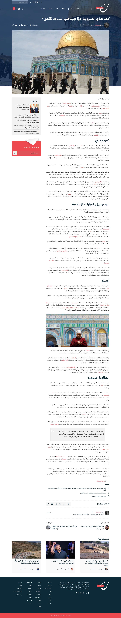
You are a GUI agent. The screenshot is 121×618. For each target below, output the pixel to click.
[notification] (22, 9)
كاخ (81, 106)
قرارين (66, 270)
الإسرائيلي (71, 145)
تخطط (70, 106)
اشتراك (14, 153)
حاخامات (87, 350)
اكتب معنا (19, 588)
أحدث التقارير (29, 582)
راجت (83, 414)
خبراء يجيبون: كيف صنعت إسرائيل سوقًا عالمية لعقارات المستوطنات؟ (27, 562)
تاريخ (50, 594)
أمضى (65, 288)
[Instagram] (35, 2)
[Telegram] (33, 2)
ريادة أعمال (38, 591)
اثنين (63, 270)
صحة (40, 604)
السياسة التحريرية (18, 591)
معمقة (50, 9)
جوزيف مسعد (99, 25)
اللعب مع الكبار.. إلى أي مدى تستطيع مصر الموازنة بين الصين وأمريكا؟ (22, 107)
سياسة (83, 9)
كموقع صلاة (106, 229)
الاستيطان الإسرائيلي (81, 488)
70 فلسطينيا (101, 372)
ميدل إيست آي (101, 481)
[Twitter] (39, 2)
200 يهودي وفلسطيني (75, 236)
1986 (103, 241)
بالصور (30, 604)
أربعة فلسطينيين (70, 367)
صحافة (39, 585)
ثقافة (63, 9)
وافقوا (82, 167)
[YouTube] (37, 2)
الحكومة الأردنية (60, 456)
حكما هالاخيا (58, 155)
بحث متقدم (19, 594)
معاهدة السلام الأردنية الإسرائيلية (70, 308)
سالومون (64, 251)
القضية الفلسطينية (101, 493)
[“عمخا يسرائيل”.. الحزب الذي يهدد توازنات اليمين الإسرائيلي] (60, 550)
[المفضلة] (14, 8)
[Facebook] (42, 2)
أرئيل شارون (64, 360)
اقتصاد (77, 9)
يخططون (59, 251)
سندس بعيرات (101, 569)
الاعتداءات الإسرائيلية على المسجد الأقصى (66, 488)
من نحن (20, 582)
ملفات (57, 9)
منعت (96, 398)
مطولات (30, 588)
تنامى (101, 385)
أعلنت (100, 113)
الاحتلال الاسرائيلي (91, 488)
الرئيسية (90, 9)
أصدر (93, 123)
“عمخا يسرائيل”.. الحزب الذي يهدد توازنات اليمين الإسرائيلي (62, 562)
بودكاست (43, 9)
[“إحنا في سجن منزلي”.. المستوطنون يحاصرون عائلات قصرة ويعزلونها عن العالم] (94, 550)
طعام (40, 600)
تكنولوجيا (49, 604)
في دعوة (74, 358)
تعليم (50, 600)
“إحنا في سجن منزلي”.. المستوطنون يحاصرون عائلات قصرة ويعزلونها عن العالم (96, 563)
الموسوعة (29, 600)
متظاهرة (62, 115)
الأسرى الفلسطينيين (101, 488)
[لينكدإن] (47, 513)
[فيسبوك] (49, 513)
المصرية (64, 459)
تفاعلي (30, 597)
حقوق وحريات (48, 588)
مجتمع (70, 9)
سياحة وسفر (38, 594)
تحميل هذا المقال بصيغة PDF (99, 496)
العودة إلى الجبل (67, 103)
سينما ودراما (38, 597)
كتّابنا (21, 585)
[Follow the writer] (92, 512)
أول (90, 231)
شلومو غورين (98, 182)
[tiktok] (76, 593)
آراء (50, 591)
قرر (81, 145)
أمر (97, 248)
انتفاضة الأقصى (84, 493)
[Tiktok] (31, 2)
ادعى (69, 194)
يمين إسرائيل (74, 303)
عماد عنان (67, 569)
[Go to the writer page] (107, 513)
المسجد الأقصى (95, 106)
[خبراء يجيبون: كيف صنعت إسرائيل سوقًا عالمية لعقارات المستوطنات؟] (26, 550)
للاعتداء (96, 135)
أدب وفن (39, 588)
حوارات (30, 591)
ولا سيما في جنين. (54, 424)
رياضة (50, 597)
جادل (94, 184)
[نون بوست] (102, 9)
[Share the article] (31, 25)
